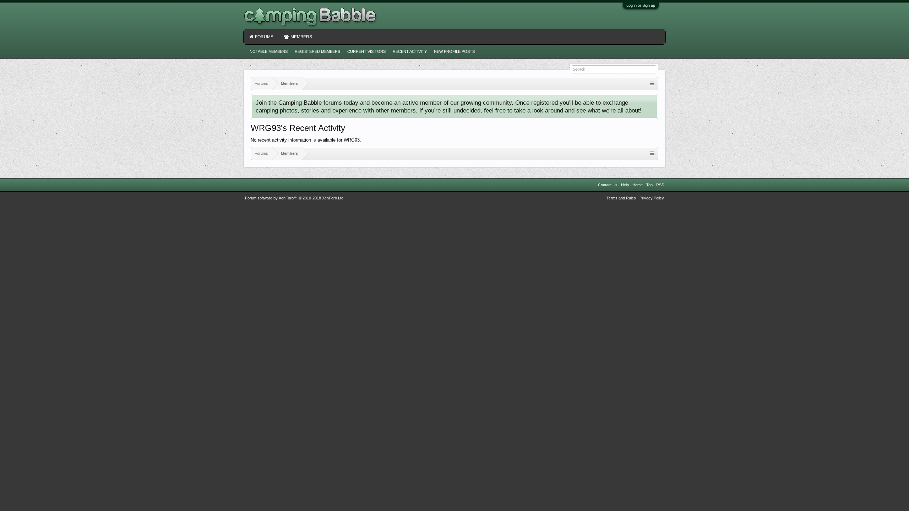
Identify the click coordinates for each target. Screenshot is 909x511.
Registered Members (317, 51)
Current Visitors (366, 51)
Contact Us (607, 185)
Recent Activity (410, 51)
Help (625, 185)
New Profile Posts (454, 51)
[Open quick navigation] (652, 83)
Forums (264, 36)
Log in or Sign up (640, 5)
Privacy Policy (651, 198)
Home (637, 185)
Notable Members (269, 51)
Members (301, 36)
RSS (660, 185)
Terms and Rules (621, 198)
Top (649, 185)
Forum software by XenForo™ (294, 198)
